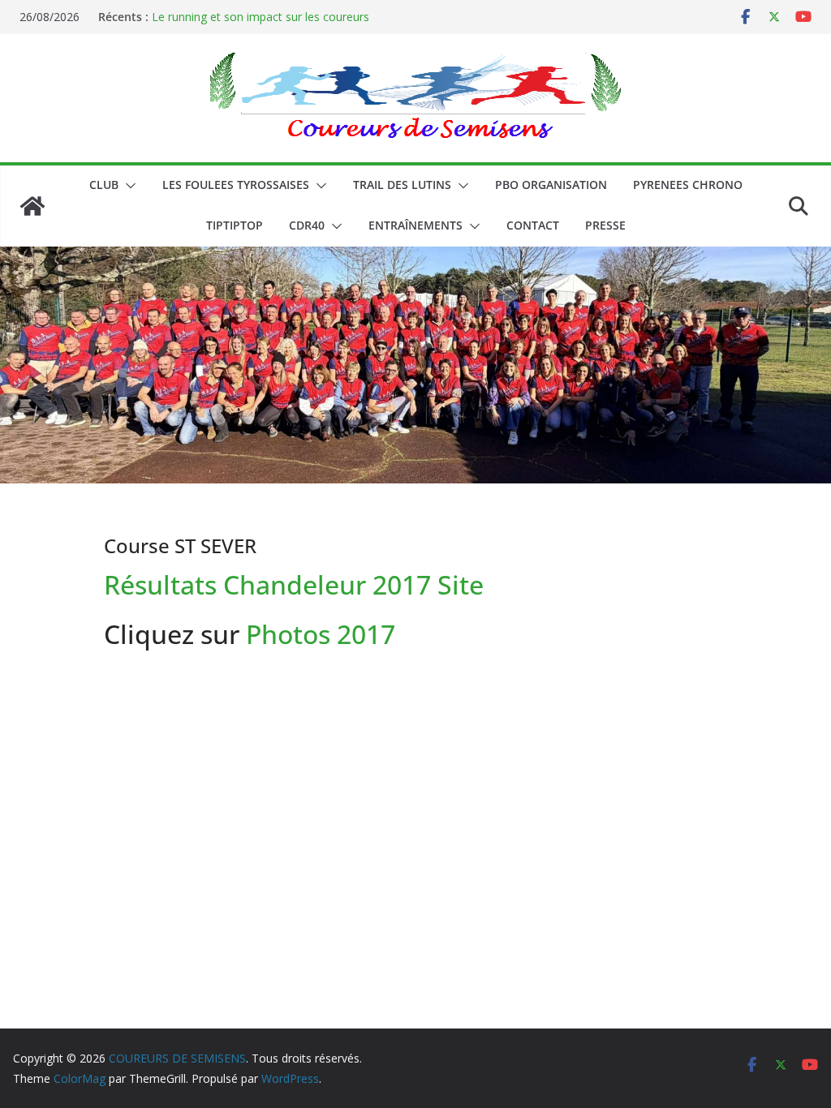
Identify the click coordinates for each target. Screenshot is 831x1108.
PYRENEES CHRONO (688, 184)
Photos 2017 (317, 633)
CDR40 (307, 225)
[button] (127, 186)
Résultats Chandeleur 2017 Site (294, 584)
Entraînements (415, 225)
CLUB (103, 184)
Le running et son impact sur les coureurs (260, 16)
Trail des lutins (402, 184)
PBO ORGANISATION (551, 184)
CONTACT (532, 225)
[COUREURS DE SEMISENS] (32, 206)
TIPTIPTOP (234, 225)
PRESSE (605, 225)
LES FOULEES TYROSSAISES (235, 184)
